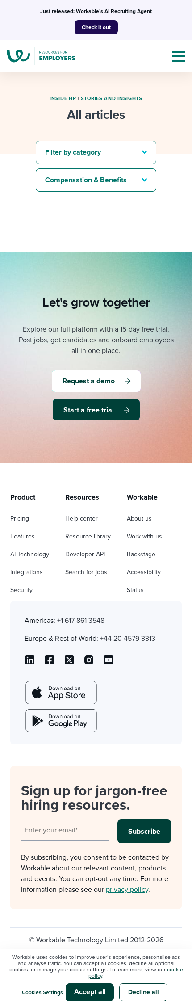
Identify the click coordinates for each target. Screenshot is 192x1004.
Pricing (19, 518)
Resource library (88, 536)
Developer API (85, 554)
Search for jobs (86, 572)
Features (22, 536)
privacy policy (127, 889)
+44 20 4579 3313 (127, 638)
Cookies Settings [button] (42, 992)
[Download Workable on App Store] (60, 692)
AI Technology (29, 554)
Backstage (141, 554)
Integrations (26, 572)
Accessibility (144, 572)
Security (21, 590)
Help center (81, 518)
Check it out (96, 27)
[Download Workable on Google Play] (60, 720)
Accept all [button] (90, 991)
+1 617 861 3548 (80, 620)
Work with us (144, 536)
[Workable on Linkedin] (30, 663)
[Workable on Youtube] (69, 663)
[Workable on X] (88, 663)
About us (139, 518)
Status (135, 590)
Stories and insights (111, 98)
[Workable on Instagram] (108, 663)
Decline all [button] (143, 992)
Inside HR (63, 98)
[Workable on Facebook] (49, 663)
